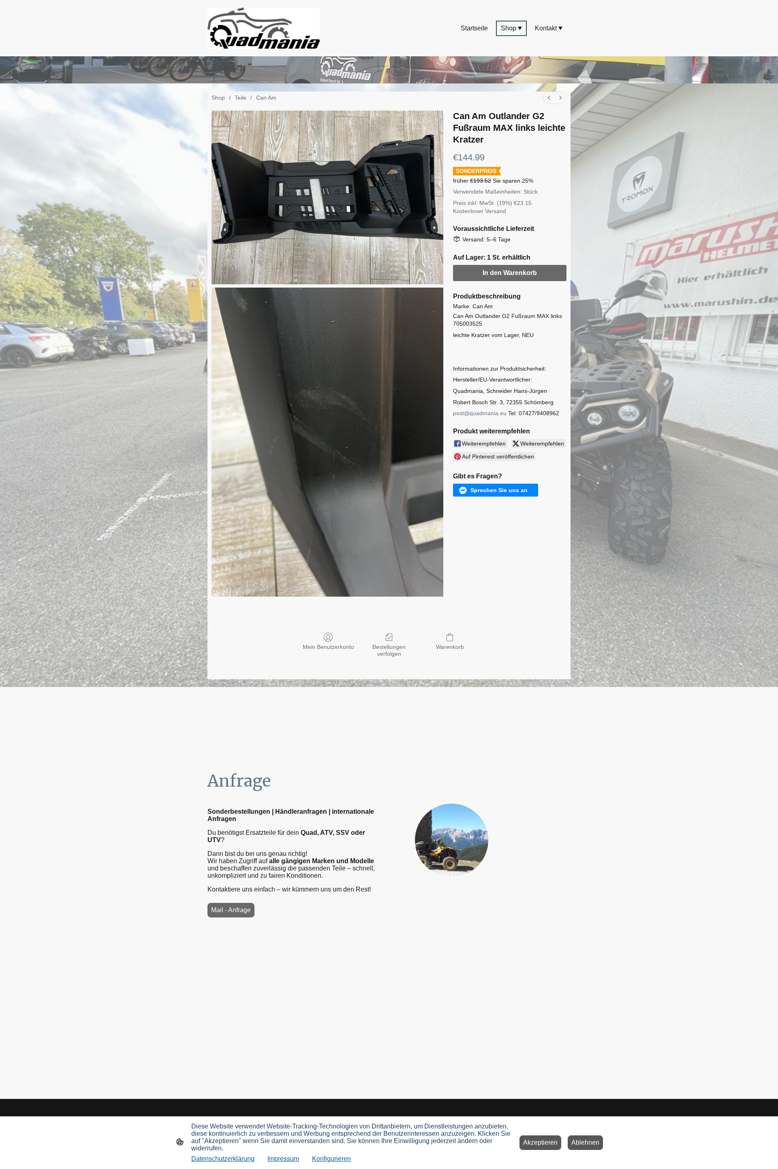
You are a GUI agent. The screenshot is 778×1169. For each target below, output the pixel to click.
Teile (240, 97)
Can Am (266, 97)
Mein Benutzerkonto (328, 647)
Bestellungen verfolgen (389, 650)
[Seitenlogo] (263, 28)
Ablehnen (585, 1142)
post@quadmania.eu (480, 413)
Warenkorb (450, 647)
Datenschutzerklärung (222, 1158)
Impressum (283, 1158)
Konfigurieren (331, 1158)
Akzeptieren (540, 1142)
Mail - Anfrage (231, 910)
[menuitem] (549, 98)
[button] (495, 490)
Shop (218, 97)
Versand (495, 211)
